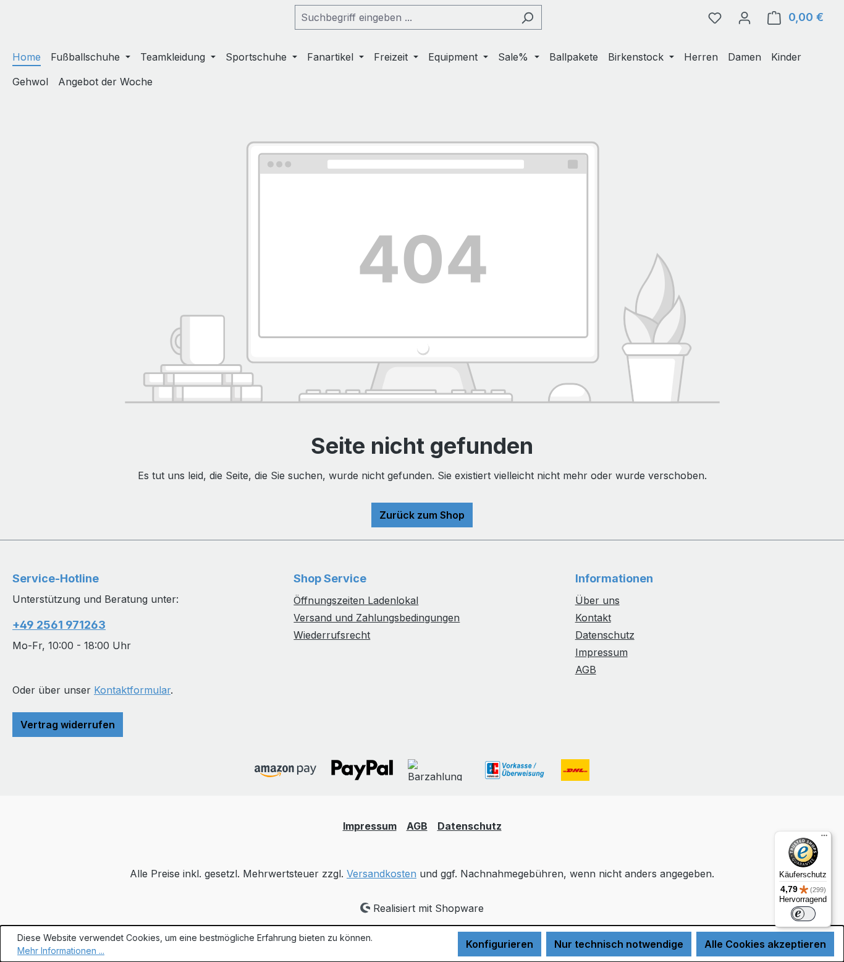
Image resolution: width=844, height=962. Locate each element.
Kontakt (593, 617)
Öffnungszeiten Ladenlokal (355, 600)
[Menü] (824, 838)
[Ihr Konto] (744, 17)
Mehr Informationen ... (60, 950)
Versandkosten (381, 873)
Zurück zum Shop (422, 515)
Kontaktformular (132, 690)
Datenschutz (605, 635)
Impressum (601, 652)
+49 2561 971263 (59, 624)
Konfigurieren (499, 944)
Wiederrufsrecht (331, 635)
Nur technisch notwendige (618, 944)
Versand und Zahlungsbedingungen (376, 617)
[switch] (803, 913)
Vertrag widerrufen (67, 724)
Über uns (597, 600)
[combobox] (404, 17)
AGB (585, 669)
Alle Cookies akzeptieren (765, 944)
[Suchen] (527, 17)
